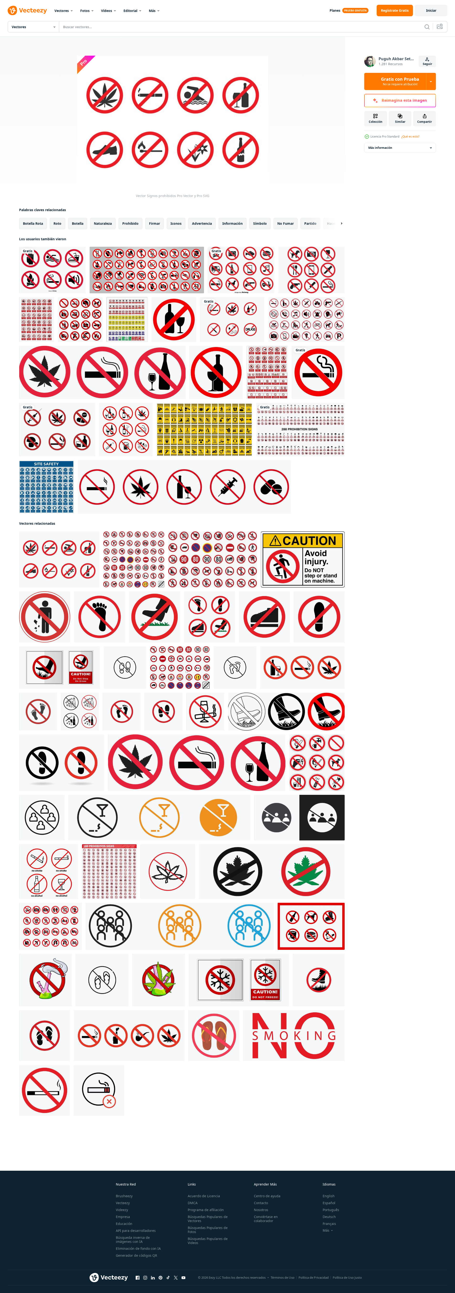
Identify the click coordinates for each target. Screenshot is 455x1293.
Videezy (122, 1210)
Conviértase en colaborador (266, 1218)
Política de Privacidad (314, 1277)
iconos (176, 223)
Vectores (61, 10)
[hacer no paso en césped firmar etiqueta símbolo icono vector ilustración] (59, 667)
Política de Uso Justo (347, 1277)
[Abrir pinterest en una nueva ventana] (160, 1278)
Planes (335, 10)
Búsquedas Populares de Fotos (208, 1229)
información (232, 223)
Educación (124, 1223)
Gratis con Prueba (400, 81)
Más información (380, 148)
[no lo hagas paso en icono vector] (99, 616)
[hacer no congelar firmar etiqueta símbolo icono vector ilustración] (239, 980)
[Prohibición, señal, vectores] (311, 270)
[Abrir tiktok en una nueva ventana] (168, 1278)
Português (331, 1210)
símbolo (260, 223)
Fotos (85, 10)
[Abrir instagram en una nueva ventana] (145, 1278)
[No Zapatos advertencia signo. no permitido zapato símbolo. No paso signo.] (61, 762)
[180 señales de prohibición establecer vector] (109, 871)
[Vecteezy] (27, 10)
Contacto (261, 1203)
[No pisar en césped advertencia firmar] (319, 980)
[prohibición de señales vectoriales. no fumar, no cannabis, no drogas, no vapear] (129, 1035)
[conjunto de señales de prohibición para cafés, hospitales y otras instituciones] (311, 926)
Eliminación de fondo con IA (138, 1248)
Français (329, 1223)
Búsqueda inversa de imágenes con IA (133, 1239)
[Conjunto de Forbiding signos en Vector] (57, 429)
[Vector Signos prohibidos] (59, 559)
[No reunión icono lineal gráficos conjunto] (42, 817)
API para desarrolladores (136, 1230)
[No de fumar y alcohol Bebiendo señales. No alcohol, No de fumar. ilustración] (48, 871)
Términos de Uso (282, 1277)
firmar (154, 223)
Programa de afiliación (206, 1210)
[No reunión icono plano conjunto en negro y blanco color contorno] (299, 817)
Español (329, 1203)
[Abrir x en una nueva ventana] (176, 1278)
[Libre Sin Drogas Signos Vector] (232, 319)
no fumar (285, 223)
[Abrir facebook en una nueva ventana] (137, 1278)
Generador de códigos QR (136, 1255)
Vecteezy (123, 1203)
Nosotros (261, 1210)
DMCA (193, 1203)
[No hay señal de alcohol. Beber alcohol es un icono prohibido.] (173, 319)
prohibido (130, 223)
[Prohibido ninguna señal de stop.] (80, 319)
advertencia (202, 223)
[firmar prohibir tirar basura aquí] (44, 616)
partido (310, 223)
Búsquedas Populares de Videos (208, 1240)
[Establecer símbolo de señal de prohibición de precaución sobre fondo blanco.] (204, 429)
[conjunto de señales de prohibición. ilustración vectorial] (300, 429)
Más (152, 10)
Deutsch (329, 1216)
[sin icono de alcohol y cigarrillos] (205, 712)
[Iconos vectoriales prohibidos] (241, 270)
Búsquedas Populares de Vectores (208, 1218)
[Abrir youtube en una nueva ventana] (183, 1278)
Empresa (123, 1216)
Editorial (130, 10)
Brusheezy (124, 1196)
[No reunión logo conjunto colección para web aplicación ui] (180, 926)
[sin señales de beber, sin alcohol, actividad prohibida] (216, 372)
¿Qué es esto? (410, 136)
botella (77, 223)
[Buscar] (427, 27)
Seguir (427, 64)
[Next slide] (337, 223)
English (329, 1196)
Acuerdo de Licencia (204, 1196)
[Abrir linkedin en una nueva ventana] (153, 1278)
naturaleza (103, 223)
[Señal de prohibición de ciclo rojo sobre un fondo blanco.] (147, 270)
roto (57, 223)
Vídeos (106, 10)
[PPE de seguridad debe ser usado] (46, 487)
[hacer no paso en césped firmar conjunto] (286, 712)
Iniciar (431, 10)
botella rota (33, 223)
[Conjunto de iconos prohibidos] (52, 270)
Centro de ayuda (267, 1196)
